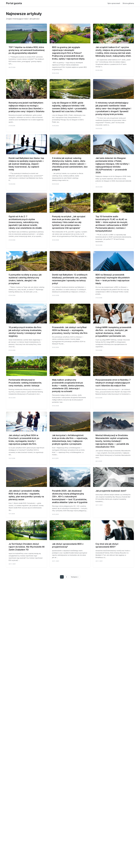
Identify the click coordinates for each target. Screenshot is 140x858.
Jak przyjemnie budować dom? (111, 491)
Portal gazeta (14, 3)
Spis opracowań (114, 3)
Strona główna (128, 3)
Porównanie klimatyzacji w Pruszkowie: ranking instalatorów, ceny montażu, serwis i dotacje (25, 383)
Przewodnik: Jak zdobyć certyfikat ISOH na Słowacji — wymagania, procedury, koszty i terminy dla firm (69, 330)
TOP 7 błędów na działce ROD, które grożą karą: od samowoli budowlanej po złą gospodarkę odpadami (26, 50)
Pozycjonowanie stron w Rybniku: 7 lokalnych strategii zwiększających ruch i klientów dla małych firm (113, 383)
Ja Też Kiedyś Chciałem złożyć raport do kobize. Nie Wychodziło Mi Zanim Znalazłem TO (26, 547)
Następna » (75, 577)
